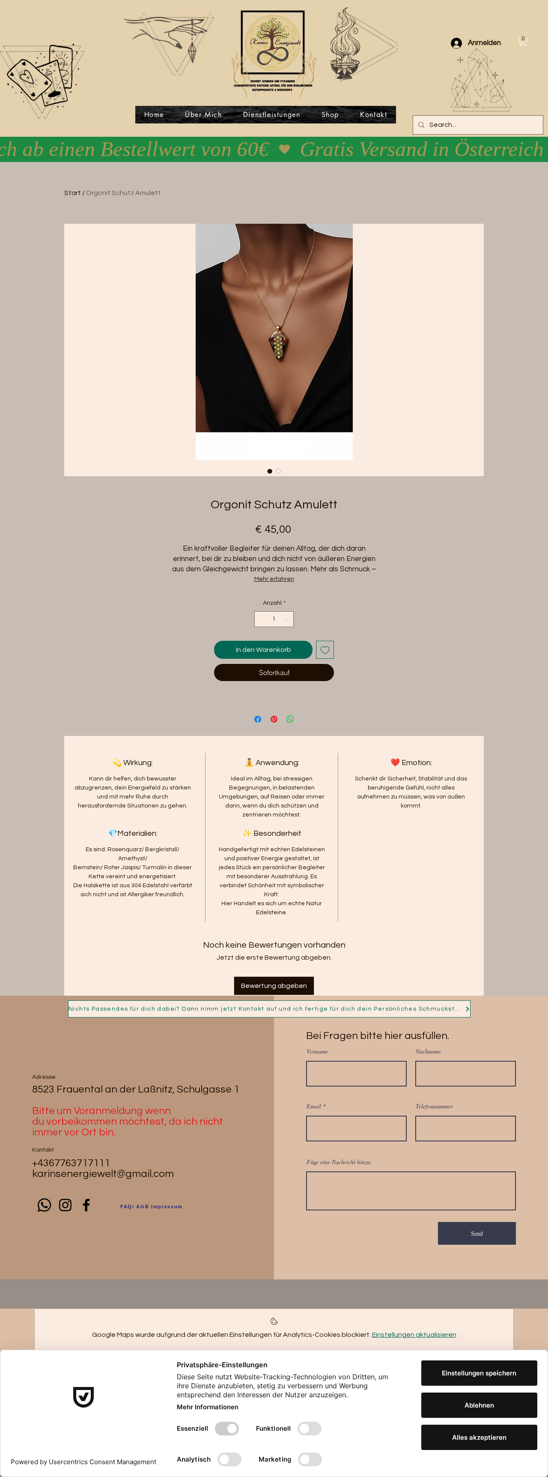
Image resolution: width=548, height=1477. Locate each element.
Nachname (428, 1051)
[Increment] (287, 619)
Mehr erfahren (274, 579)
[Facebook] (86, 1205)
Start (72, 192)
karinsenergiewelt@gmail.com (103, 1173)
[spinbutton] (274, 619)
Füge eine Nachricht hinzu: (339, 1162)
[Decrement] (261, 619)
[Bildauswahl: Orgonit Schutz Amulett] (269, 471)
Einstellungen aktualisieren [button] (414, 1334)
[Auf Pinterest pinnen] (274, 719)
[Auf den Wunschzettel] (325, 650)
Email (314, 1106)
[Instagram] (65, 1205)
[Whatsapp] (44, 1205)
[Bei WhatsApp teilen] (290, 719)
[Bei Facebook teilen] (258, 719)
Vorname (317, 1051)
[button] (523, 41)
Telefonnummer (434, 1106)
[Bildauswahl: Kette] (278, 471)
